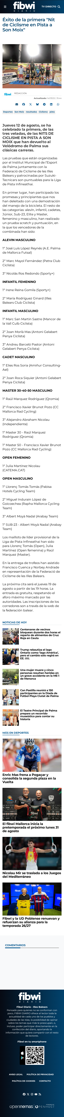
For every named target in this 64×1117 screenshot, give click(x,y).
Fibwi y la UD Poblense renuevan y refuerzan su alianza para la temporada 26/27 (31, 922)
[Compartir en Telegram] (44, 104)
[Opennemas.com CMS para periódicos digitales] (32, 1109)
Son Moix (19, 112)
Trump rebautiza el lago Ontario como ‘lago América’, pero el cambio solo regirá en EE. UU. (39, 654)
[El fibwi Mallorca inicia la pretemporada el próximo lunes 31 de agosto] (32, 804)
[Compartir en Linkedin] (51, 104)
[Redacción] (8, 94)
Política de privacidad (40, 1074)
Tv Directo (49, 6)
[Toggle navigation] (5, 6)
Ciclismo (43, 112)
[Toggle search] (59, 6)
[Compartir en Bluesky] (37, 104)
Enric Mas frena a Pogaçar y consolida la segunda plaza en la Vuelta (29, 778)
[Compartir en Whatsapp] (58, 104)
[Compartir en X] (30, 104)
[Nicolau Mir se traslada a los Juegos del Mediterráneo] (32, 853)
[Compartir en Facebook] (23, 104)
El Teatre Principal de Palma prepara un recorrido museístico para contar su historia (38, 715)
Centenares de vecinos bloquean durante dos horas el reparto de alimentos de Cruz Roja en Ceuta (40, 634)
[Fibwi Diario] (24, 6)
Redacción (20, 93)
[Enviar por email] (16, 104)
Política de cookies (23, 1081)
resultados (31, 112)
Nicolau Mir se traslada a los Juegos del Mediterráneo (31, 875)
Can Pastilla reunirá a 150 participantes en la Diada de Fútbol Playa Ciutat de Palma (39, 693)
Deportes (8, 112)
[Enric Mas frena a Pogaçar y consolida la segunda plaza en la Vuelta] (32, 755)
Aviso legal (16, 1074)
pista (52, 112)
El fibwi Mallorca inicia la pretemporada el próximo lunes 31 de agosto (30, 827)
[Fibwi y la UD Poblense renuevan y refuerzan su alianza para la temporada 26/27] (32, 899)
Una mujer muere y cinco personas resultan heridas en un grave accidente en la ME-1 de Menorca (39, 674)
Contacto (45, 1081)
